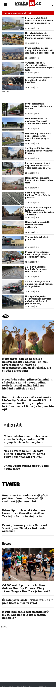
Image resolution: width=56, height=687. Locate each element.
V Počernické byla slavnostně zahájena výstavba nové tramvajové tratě (39, 66)
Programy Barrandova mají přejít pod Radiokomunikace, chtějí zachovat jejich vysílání (25, 498)
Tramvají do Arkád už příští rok (36, 238)
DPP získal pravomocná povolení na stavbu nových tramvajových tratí (38, 137)
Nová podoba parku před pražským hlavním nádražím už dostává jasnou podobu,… (38, 300)
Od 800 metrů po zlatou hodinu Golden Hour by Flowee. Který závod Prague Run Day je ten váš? (26, 588)
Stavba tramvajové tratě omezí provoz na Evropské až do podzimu (39, 284)
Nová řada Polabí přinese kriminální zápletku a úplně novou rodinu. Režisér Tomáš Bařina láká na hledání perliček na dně (27, 384)
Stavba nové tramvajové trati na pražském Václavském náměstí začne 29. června (39, 211)
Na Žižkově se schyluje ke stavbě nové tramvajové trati (39, 180)
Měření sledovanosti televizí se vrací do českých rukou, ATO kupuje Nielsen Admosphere (26, 439)
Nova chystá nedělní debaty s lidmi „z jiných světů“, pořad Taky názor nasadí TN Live (24, 454)
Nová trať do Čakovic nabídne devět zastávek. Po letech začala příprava (38, 35)
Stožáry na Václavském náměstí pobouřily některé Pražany (39, 150)
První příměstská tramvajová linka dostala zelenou (38, 106)
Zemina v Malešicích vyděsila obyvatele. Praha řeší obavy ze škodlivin (39, 20)
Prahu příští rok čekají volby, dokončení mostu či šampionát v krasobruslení (39, 50)
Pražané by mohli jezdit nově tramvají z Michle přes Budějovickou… (37, 254)
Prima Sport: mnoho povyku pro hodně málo (26, 467)
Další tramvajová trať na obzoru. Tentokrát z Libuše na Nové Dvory (37, 121)
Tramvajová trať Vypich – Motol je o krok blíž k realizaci (38, 80)
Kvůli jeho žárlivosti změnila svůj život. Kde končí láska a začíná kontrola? (25, 614)
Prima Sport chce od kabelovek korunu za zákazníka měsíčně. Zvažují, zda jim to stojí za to (24, 513)
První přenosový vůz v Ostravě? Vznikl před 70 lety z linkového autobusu (24, 528)
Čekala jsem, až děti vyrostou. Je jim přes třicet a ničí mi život (27, 601)
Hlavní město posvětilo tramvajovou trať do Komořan (37, 224)
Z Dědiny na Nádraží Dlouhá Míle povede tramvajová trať (36, 269)
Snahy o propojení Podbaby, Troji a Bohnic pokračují (37, 195)
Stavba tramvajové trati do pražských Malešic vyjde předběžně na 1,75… (38, 165)
